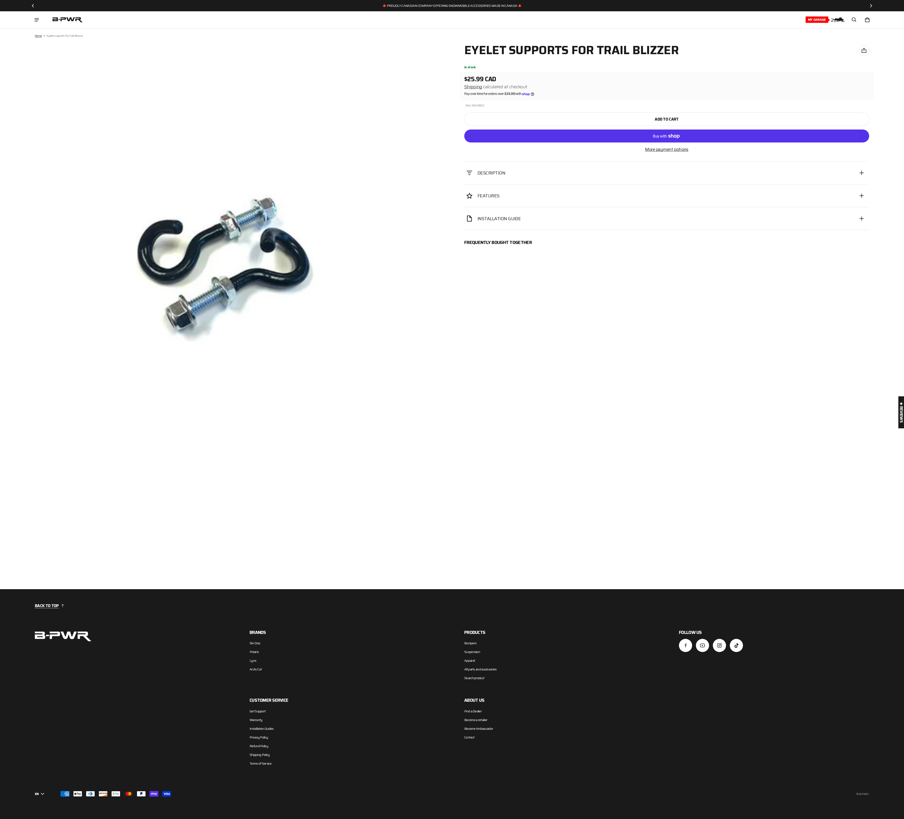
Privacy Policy (259, 737)
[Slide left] (33, 5)
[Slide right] (871, 5)
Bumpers (470, 643)
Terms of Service (260, 763)
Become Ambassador (478, 728)
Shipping (473, 86)
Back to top (47, 606)
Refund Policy (259, 746)
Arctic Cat (256, 669)
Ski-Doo (255, 643)
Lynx (253, 660)
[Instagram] (719, 645)
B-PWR (863, 794)
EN (37, 793)
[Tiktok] (736, 645)
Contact (469, 737)
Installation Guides (262, 728)
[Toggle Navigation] (36, 19)
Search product (474, 678)
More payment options (666, 149)
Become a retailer (475, 719)
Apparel (469, 660)
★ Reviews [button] (901, 412)
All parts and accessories (480, 669)
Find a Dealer (473, 711)
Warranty (256, 719)
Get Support (258, 711)
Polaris (254, 651)
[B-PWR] (67, 19)
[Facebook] (685, 645)
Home (38, 35)
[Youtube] (702, 645)
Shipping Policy (260, 754)
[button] (854, 19)
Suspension (472, 651)
